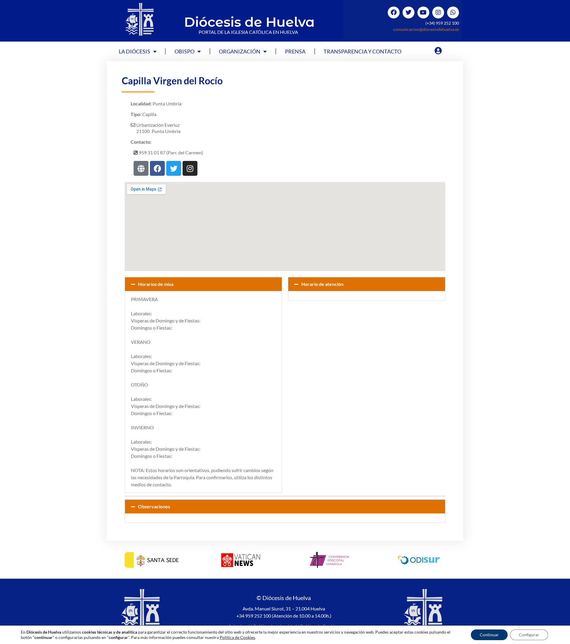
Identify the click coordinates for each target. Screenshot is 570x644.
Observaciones (154, 506)
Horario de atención (322, 284)
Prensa (295, 51)
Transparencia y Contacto (362, 51)
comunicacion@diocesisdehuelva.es (426, 29)
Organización (239, 51)
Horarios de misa (155, 284)
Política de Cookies (237, 637)
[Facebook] (394, 12)
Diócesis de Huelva (249, 22)
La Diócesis (134, 51)
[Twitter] (408, 12)
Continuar (489, 634)
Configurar (529, 634)
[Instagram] (438, 12)
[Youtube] (423, 12)
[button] (203, 284)
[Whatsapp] (453, 12)
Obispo (184, 51)
